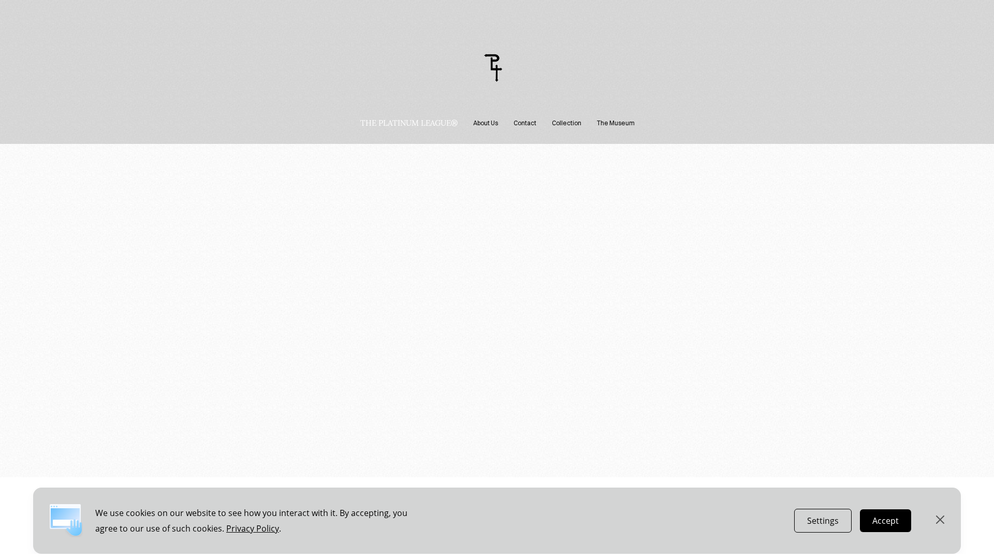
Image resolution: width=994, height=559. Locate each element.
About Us (485, 123)
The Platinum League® (409, 123)
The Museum (616, 123)
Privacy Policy (252, 528)
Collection (566, 123)
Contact (525, 123)
